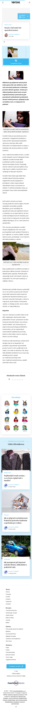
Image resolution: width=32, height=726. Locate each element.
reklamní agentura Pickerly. (16, 695)
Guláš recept (9, 615)
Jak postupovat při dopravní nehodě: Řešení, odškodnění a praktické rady (15, 564)
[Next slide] (27, 52)
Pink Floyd (9, 641)
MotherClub (21, 696)
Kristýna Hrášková (14, 34)
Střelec (16, 415)
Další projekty (16, 673)
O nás (16, 671)
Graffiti (8, 597)
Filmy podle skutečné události (14, 629)
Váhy (16, 423)
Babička (8, 631)
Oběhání (5, 698)
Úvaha (7, 650)
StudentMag (11, 700)
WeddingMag (9, 702)
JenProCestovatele (21, 700)
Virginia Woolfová (11, 659)
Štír (25, 415)
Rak (16, 431)
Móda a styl (7, 472)
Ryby (7, 415)
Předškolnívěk (22, 698)
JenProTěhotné (13, 698)
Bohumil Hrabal (10, 655)
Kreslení (8, 599)
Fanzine (5, 700)
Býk (16, 406)
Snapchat (8, 601)
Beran (24, 423)
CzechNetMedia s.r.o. (19, 691)
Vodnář (7, 423)
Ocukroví (22, 702)
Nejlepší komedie (11, 636)
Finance (6, 515)
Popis (7, 647)
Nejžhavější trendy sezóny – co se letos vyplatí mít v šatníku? (15, 478)
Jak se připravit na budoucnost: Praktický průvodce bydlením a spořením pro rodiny (16, 520)
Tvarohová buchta (11, 610)
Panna (7, 406)
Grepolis (8, 604)
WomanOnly (14, 696)
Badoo (7, 622)
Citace (8, 592)
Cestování (7, 559)
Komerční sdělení (13, 485)
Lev (7, 431)
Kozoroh (25, 406)
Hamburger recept (11, 613)
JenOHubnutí (15, 704)
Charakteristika (10, 652)
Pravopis (8, 594)
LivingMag (16, 702)
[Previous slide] (5, 52)
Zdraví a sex (7, 25)
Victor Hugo (9, 657)
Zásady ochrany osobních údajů (16, 676)
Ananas (8, 620)
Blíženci (25, 431)
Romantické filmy (11, 634)
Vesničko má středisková (13, 639)
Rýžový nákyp (10, 618)
